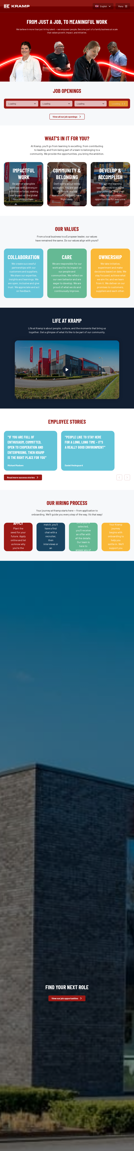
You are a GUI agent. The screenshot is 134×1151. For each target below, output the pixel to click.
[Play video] (67, 369)
